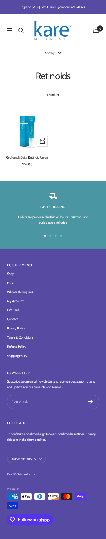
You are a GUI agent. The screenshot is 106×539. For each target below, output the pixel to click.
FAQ (10, 283)
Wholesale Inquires (20, 292)
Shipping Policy (17, 356)
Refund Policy (16, 346)
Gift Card (13, 310)
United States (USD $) (24, 458)
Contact (12, 319)
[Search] (21, 30)
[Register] (90, 402)
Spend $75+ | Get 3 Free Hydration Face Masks (53, 7)
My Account (15, 301)
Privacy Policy (16, 328)
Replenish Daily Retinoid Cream (27, 157)
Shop (10, 274)
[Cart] (96, 30)
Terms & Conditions (20, 337)
